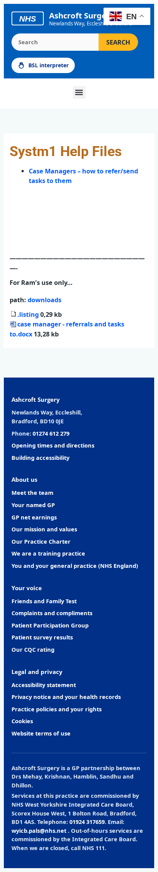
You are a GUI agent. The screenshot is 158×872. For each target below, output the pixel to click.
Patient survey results (42, 637)
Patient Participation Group (50, 625)
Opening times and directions (53, 445)
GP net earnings (34, 517)
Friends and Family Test (44, 601)
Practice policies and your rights (57, 709)
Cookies (22, 721)
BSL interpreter (48, 65)
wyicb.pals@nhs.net (39, 830)
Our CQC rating (33, 649)
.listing (28, 314)
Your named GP (33, 505)
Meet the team (32, 492)
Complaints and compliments (52, 613)
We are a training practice (48, 553)
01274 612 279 (51, 433)
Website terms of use (41, 733)
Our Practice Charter (41, 541)
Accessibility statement (44, 685)
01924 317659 (87, 821)
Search (118, 42)
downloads (44, 299)
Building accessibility (40, 457)
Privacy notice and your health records (66, 697)
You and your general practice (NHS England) (75, 565)
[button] (79, 92)
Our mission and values (44, 529)
